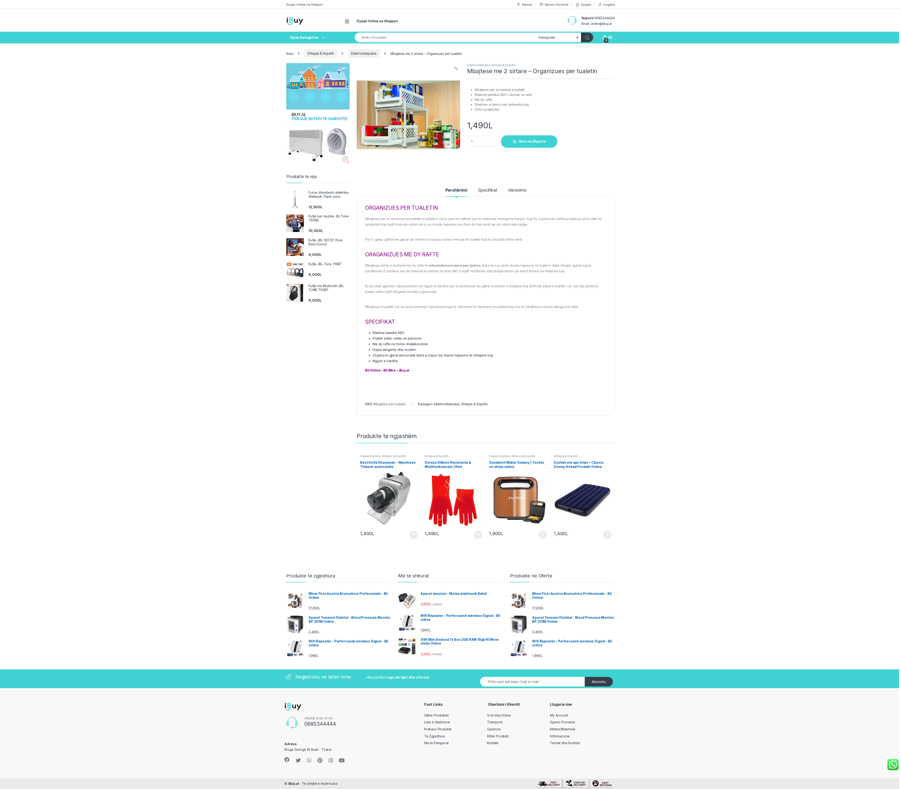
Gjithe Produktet (436, 715)
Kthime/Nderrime (562, 729)
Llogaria (609, 4)
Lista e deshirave (437, 722)
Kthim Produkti (498, 736)
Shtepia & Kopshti (320, 53)
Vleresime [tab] (517, 190)
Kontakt (492, 743)
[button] (456, 68)
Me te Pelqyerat (436, 743)
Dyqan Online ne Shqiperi (304, 4)
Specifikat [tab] (487, 190)
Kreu (289, 53)
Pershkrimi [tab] (456, 190)
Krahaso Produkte (438, 729)
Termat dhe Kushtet (565, 743)
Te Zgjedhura (434, 736)
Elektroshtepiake (364, 53)
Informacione (560, 736)
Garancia (493, 729)
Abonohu (599, 682)
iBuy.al (293, 783)
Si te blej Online (499, 715)
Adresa (527, 4)
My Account (559, 715)
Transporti (495, 722)
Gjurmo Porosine (557, 4)
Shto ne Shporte (532, 141)
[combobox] (445, 37)
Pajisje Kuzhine (370, 456)
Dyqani (586, 4)
